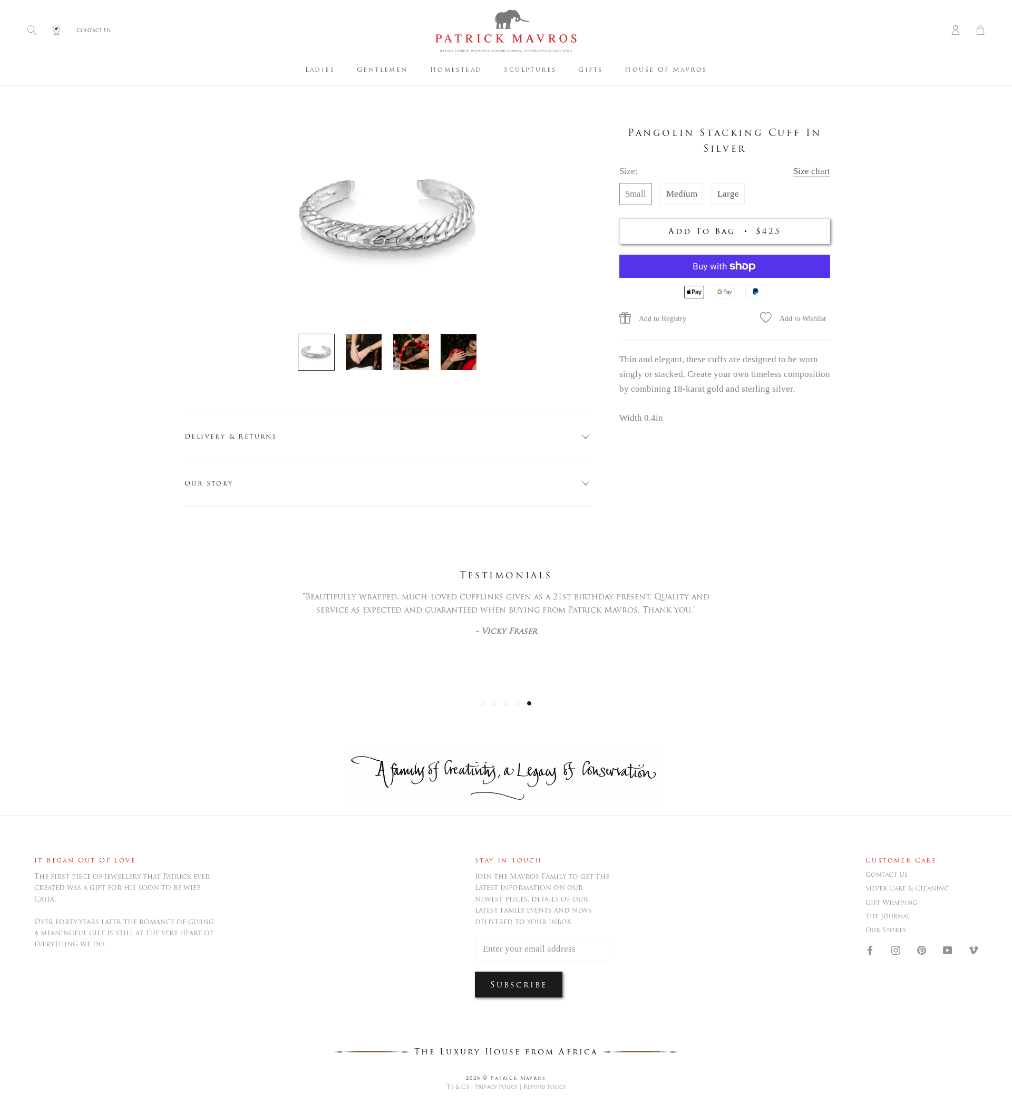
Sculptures (530, 69)
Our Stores (885, 930)
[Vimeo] (973, 950)
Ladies (320, 69)
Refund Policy (544, 1086)
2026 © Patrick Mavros (506, 1078)
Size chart (811, 171)
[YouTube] (947, 950)
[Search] (31, 31)
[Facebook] (869, 950)
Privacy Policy (496, 1086)
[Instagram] (895, 950)
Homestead (456, 69)
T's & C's (457, 1086)
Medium (681, 194)
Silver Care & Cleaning (907, 888)
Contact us (886, 874)
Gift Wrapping (891, 902)
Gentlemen (382, 69)
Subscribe (518, 985)
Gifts (590, 69)
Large (728, 194)
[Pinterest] (921, 950)
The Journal (887, 916)
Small (635, 194)
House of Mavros (666, 69)
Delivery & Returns (230, 436)
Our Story (208, 483)
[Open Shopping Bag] (980, 31)
